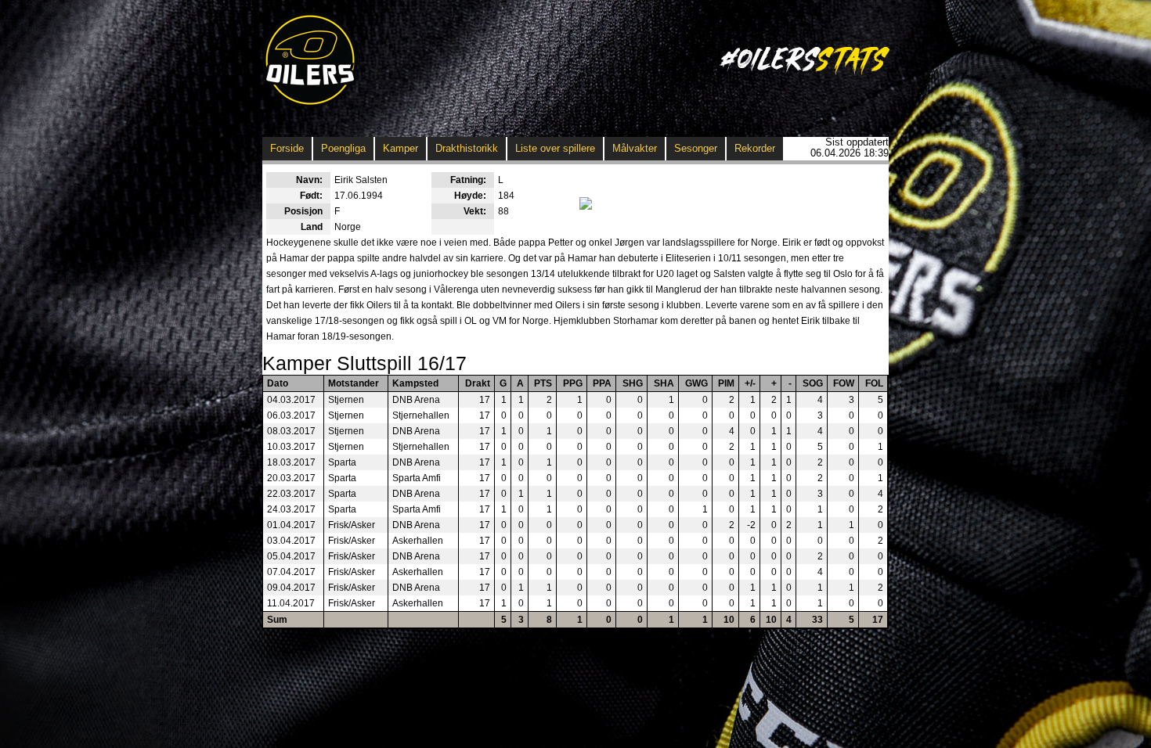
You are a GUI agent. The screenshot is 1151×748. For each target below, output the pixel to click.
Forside (287, 148)
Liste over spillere (555, 148)
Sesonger (695, 148)
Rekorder (754, 148)
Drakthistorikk (466, 148)
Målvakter (634, 148)
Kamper (400, 148)
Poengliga (343, 148)
